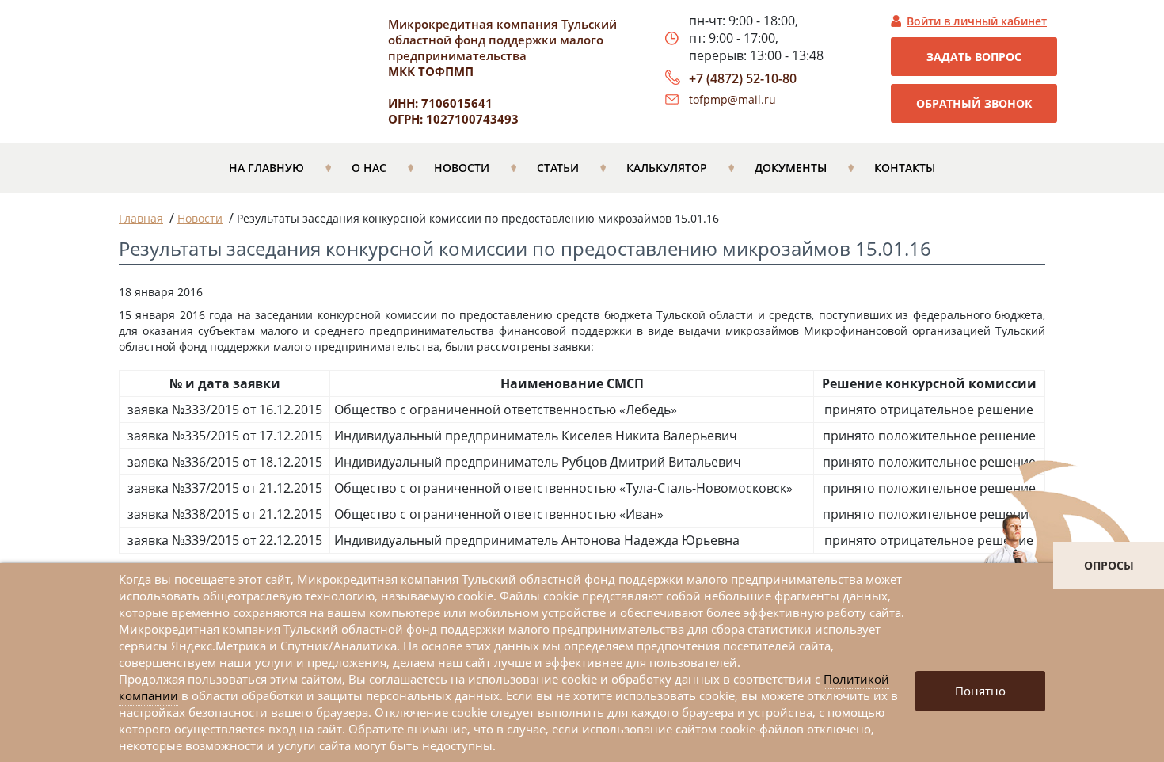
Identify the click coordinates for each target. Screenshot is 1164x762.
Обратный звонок (974, 103)
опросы (1109, 565)
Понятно (980, 691)
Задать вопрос (973, 56)
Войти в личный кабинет (977, 21)
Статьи (558, 167)
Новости (461, 167)
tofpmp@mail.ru (732, 99)
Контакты (904, 167)
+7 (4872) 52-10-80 (743, 78)
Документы (791, 167)
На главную (266, 167)
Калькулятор (666, 167)
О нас (369, 167)
